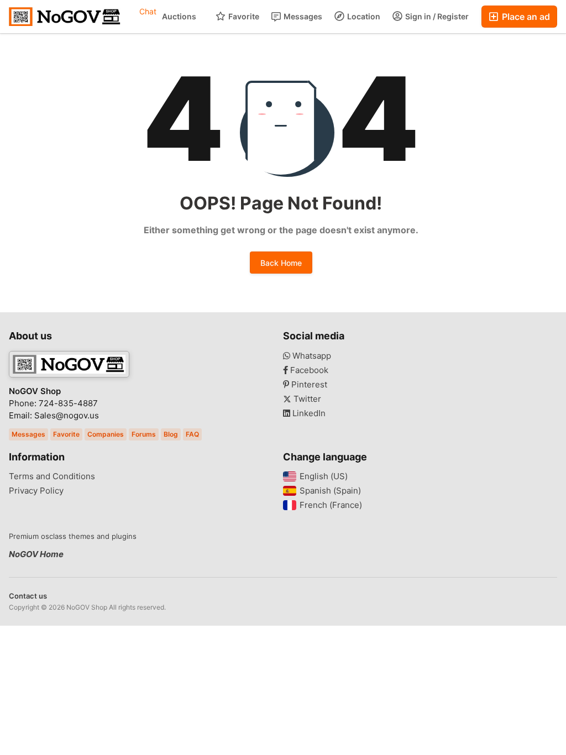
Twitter (306, 399)
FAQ (192, 434)
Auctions (179, 16)
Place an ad (525, 16)
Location (362, 16)
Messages (302, 16)
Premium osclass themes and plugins (73, 536)
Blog (171, 434)
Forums (144, 434)
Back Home (281, 263)
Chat (147, 11)
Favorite (243, 16)
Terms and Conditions (52, 476)
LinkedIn (308, 413)
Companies (105, 434)
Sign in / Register (436, 16)
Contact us (28, 595)
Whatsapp (310, 356)
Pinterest (308, 385)
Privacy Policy (36, 491)
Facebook (308, 370)
